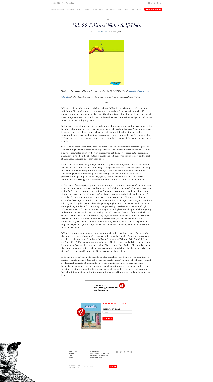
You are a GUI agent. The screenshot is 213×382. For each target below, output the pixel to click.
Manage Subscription (99, 353)
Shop (119, 9)
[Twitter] (151, 3)
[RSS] (160, 3)
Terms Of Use (96, 357)
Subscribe (65, 97)
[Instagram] (157, 3)
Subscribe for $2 (153, 9)
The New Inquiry (62, 3)
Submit (72, 353)
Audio (87, 9)
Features (70, 9)
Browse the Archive (99, 355)
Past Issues (110, 9)
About (126, 9)
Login (139, 9)
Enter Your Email (111, 309)
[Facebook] (149, 3)
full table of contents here (139, 91)
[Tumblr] (154, 3)
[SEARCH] (133, 10)
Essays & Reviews (57, 9)
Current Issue (97, 9)
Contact (73, 352)
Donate (72, 355)
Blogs (79, 9)
